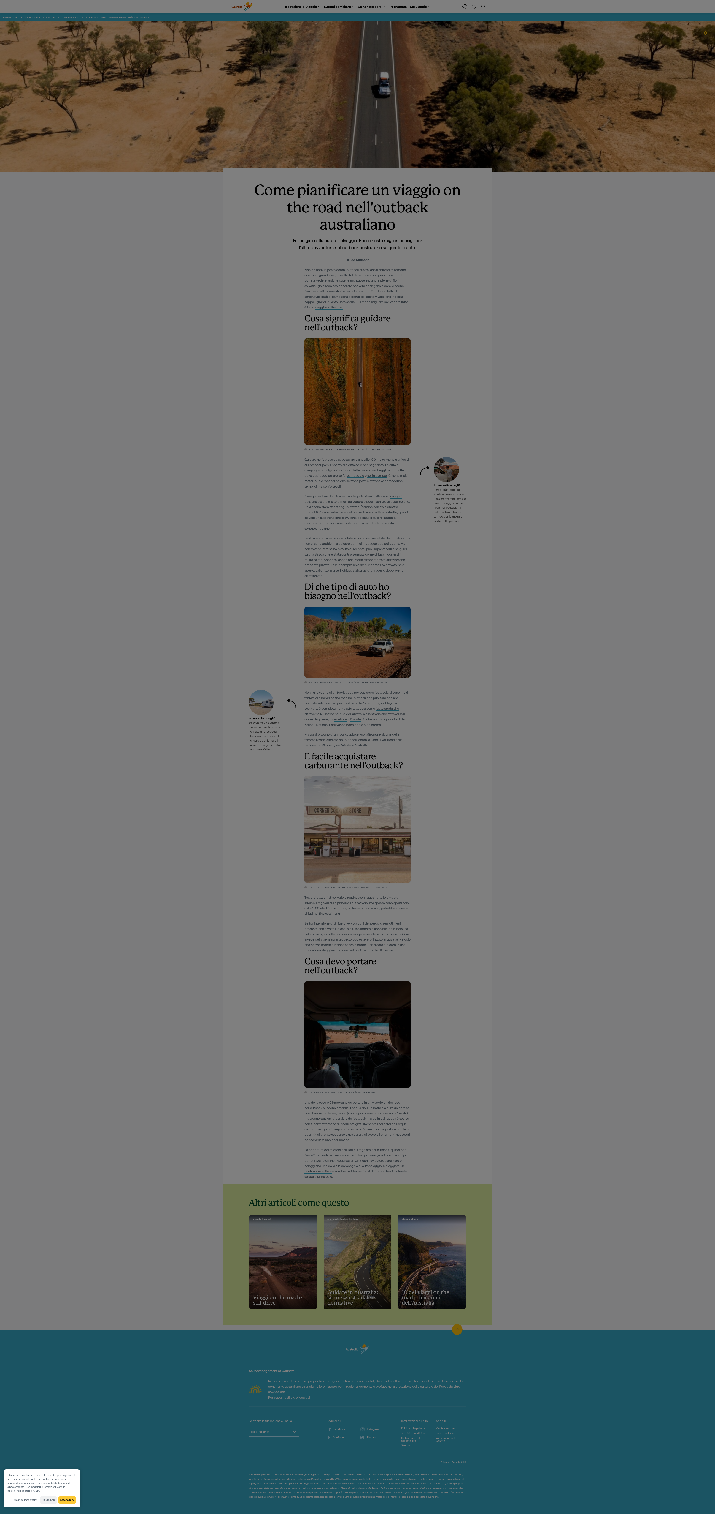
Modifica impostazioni (26, 1500)
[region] (42, 1488)
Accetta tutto (67, 1500)
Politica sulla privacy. (28, 1490)
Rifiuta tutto (48, 1500)
